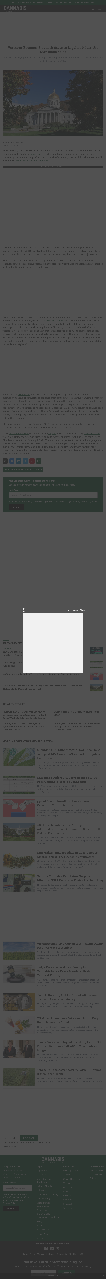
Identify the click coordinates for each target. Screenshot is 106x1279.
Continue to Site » (76, 610)
